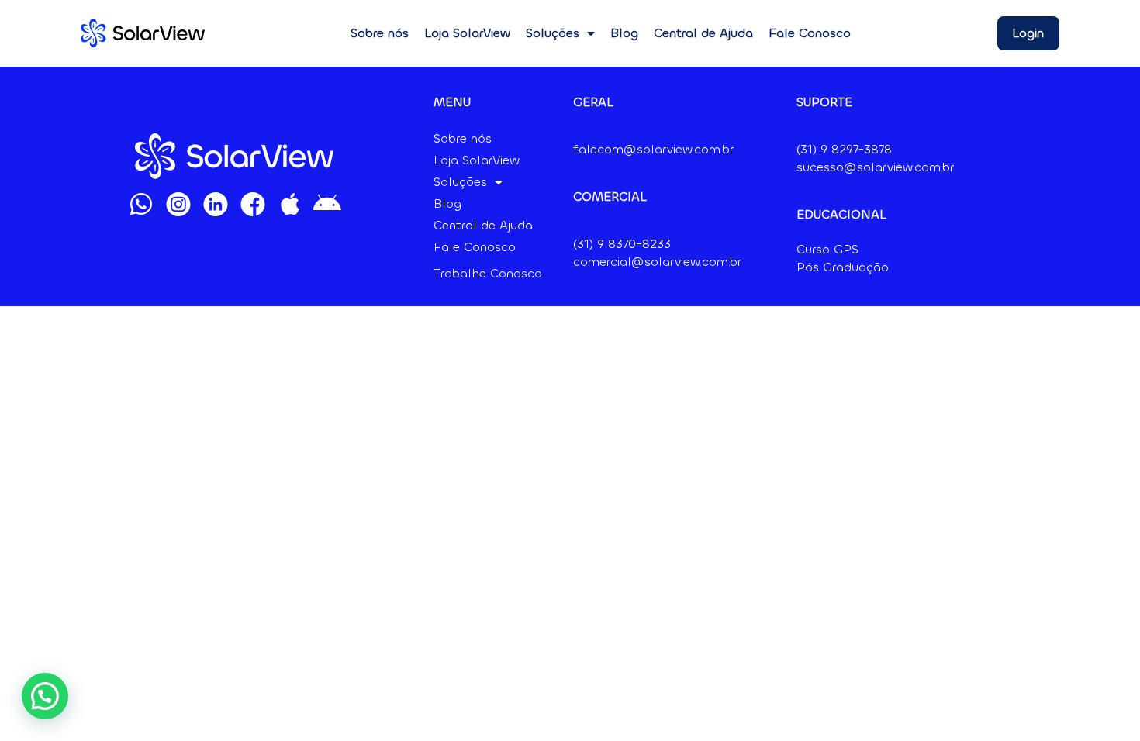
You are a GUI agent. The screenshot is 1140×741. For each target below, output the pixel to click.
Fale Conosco (810, 33)
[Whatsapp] (141, 203)
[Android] (327, 203)
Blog (624, 33)
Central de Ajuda (703, 33)
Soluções (552, 33)
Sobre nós (380, 33)
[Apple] (290, 203)
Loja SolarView (467, 33)
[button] (45, 696)
